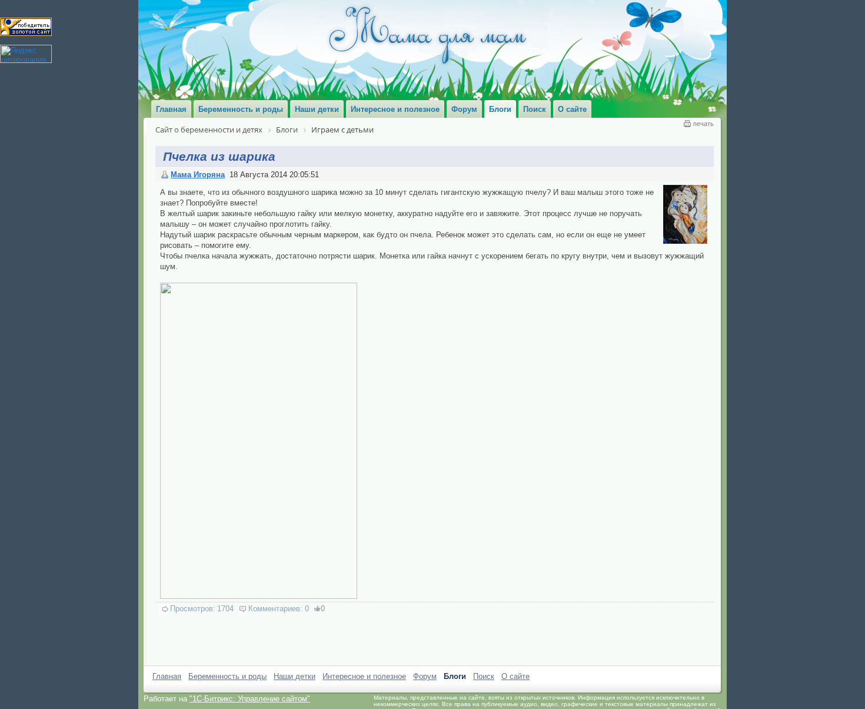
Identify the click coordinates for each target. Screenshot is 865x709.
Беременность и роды (227, 676)
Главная (166, 676)
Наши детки (294, 676)
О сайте (515, 676)
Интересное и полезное (364, 676)
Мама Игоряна (198, 174)
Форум (425, 676)
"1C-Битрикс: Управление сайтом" (249, 698)
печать (703, 123)
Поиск (483, 676)
